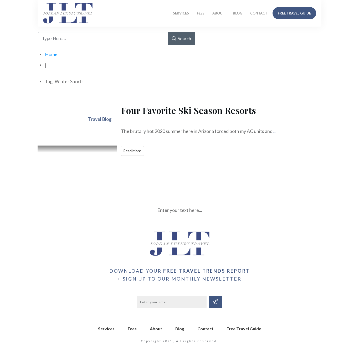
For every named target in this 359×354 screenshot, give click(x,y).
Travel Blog (99, 119)
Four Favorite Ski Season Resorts (188, 110)
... (274, 131)
